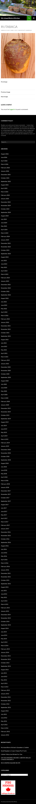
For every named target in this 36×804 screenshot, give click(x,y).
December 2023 (6, 243)
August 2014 (5, 628)
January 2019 (5, 446)
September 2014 (6, 625)
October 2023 (5, 250)
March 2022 (4, 315)
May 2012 (4, 721)
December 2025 (6, 174)
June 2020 (4, 387)
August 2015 (5, 587)
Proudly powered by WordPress (9, 801)
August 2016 (5, 546)
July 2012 (4, 714)
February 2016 (5, 566)
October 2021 (5, 332)
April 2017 (4, 518)
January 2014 (5, 652)
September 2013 (6, 666)
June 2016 (4, 553)
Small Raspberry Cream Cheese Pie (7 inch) (13, 751)
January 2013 (5, 693)
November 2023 (6, 247)
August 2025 (5, 185)
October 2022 (5, 291)
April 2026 (4, 161)
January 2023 (5, 281)
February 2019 (5, 442)
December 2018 (6, 449)
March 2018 (4, 480)
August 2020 (5, 381)
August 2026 (5, 154)
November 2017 (6, 494)
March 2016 (4, 563)
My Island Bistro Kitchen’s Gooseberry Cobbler (15, 747)
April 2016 (4, 559)
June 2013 (4, 676)
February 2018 (5, 484)
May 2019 (4, 432)
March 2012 (4, 728)
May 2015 (4, 597)
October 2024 (5, 209)
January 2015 (5, 611)
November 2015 (6, 577)
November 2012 (6, 700)
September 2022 (6, 295)
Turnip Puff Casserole (25, 30)
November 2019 (6, 412)
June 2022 (4, 305)
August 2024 (5, 216)
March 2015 (4, 604)
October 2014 (5, 621)
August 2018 (5, 463)
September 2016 (6, 542)
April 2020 (4, 394)
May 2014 (4, 638)
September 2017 (6, 501)
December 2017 (6, 491)
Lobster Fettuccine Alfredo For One (11, 754)
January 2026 (5, 171)
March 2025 (4, 192)
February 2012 (5, 731)
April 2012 (4, 724)
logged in (12, 109)
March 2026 (4, 164)
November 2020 (6, 370)
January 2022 (5, 322)
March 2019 (4, 439)
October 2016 (5, 539)
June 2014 (4, 635)
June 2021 (4, 346)
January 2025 (5, 198)
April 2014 (4, 642)
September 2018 (6, 460)
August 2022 (5, 298)
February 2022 (5, 319)
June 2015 (4, 594)
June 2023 (4, 264)
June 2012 (4, 718)
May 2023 (4, 267)
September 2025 (6, 181)
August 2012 (5, 711)
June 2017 (4, 511)
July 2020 (4, 384)
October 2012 (5, 704)
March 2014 (4, 645)
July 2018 (4, 467)
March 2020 (4, 398)
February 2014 (5, 649)
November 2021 (6, 329)
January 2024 (5, 240)
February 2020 (5, 401)
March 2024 (4, 233)
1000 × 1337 (14, 30)
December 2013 (6, 656)
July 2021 (4, 343)
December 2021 (6, 326)
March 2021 (4, 357)
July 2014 (4, 632)
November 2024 (6, 205)
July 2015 (4, 590)
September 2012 (6, 707)
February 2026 (5, 167)
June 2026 (4, 157)
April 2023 (4, 271)
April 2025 (4, 188)
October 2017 (5, 498)
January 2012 (5, 735)
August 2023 (5, 257)
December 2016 (6, 532)
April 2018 (4, 477)
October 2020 (5, 374)
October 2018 (5, 456)
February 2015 (5, 608)
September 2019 (6, 418)
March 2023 (4, 274)
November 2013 (6, 659)
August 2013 (5, 669)
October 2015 (5, 580)
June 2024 (4, 222)
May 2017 (4, 515)
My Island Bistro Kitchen (10, 18)
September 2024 (6, 212)
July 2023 (4, 260)
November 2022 (6, 288)
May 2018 (4, 473)
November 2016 (6, 535)
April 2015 (4, 601)
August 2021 (5, 339)
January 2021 (5, 363)
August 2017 (5, 504)
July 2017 (4, 508)
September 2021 (6, 336)
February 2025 (5, 195)
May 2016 (4, 556)
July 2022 (4, 302)
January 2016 (5, 570)
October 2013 (5, 663)
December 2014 (6, 614)
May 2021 (4, 350)
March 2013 (4, 687)
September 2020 (6, 377)
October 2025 (5, 178)
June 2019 (4, 429)
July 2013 (4, 673)
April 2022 (4, 312)
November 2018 (6, 453)
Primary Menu (33, 18)
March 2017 (4, 522)
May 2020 (4, 391)
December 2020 (6, 367)
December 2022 (6, 284)
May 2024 (4, 226)
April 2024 (4, 229)
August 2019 (5, 422)
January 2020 (5, 405)
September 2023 (6, 253)
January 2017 (5, 528)
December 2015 (6, 573)
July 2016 (4, 549)
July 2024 (4, 219)
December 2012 (6, 697)
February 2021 (5, 360)
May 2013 (4, 680)
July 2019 (4, 425)
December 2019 (6, 408)
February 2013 (5, 690)
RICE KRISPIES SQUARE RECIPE (10, 763)
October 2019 (5, 415)
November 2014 (6, 618)
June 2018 (4, 470)
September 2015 (6, 583)
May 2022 (4, 308)
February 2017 (5, 525)
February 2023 (5, 277)
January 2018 (5, 487)
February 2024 (5, 236)
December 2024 (6, 202)
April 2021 (4, 353)
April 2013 (4, 683)
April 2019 (4, 436)
